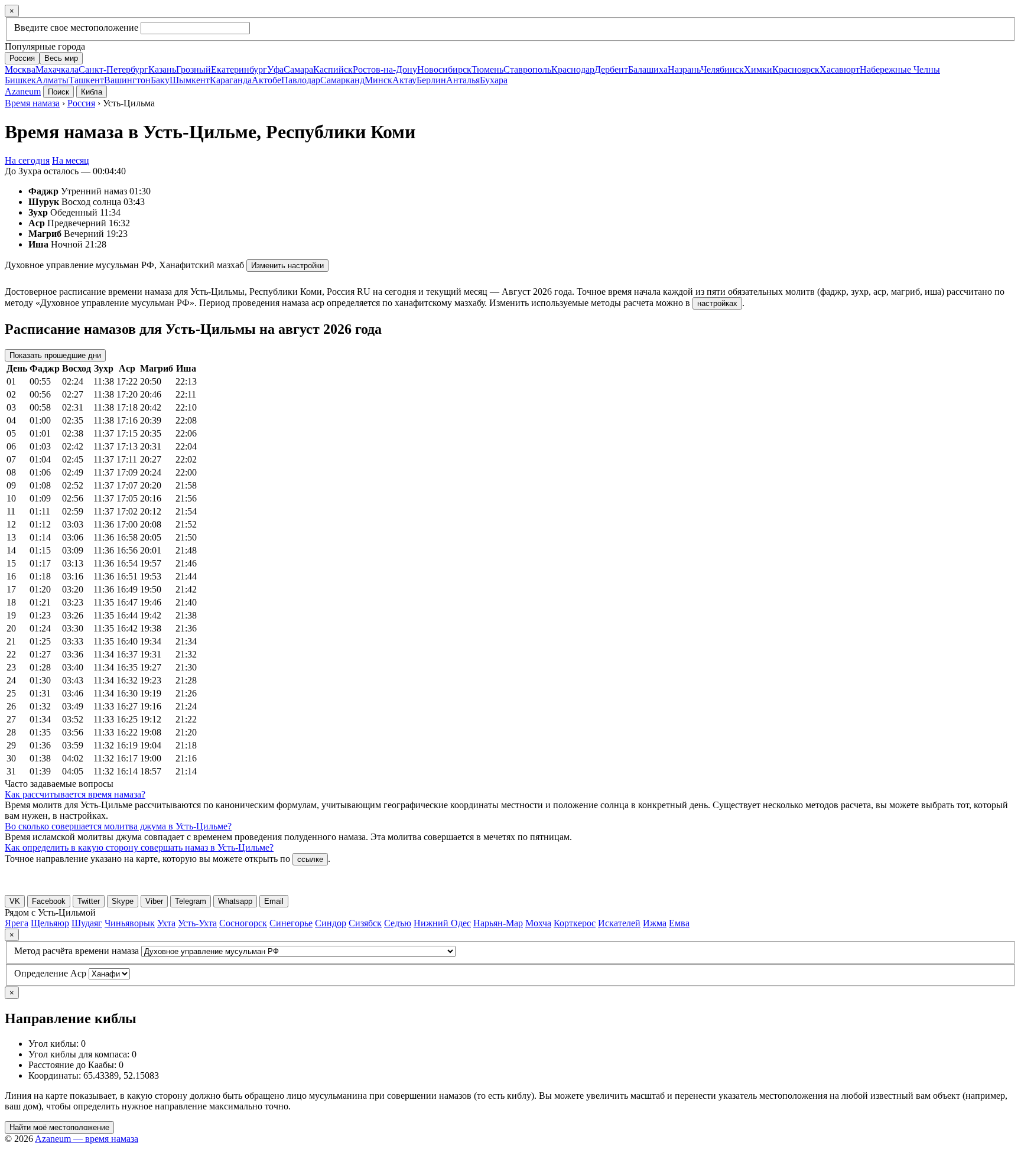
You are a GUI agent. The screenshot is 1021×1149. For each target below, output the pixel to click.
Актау (404, 80)
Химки (758, 69)
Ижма (654, 923)
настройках (717, 303)
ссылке (310, 859)
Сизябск (365, 923)
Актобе (266, 80)
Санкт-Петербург (113, 69)
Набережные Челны (900, 69)
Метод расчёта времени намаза (76, 951)
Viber (154, 901)
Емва (679, 923)
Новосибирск (444, 69)
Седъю (397, 923)
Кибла (91, 91)
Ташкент (86, 80)
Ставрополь (527, 69)
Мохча (538, 923)
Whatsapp (235, 901)
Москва (20, 69)
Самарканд (342, 80)
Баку (160, 80)
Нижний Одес (442, 923)
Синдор (330, 923)
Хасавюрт (840, 69)
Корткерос (575, 923)
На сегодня (27, 160)
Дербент (611, 69)
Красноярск (796, 69)
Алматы (52, 80)
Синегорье (291, 923)
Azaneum (23, 91)
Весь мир (61, 58)
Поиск (58, 91)
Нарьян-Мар (498, 923)
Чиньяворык (130, 923)
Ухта (166, 923)
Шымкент (190, 80)
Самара (298, 69)
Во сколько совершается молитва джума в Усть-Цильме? (118, 826)
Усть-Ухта (197, 923)
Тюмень (487, 69)
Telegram (190, 901)
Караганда (231, 80)
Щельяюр (50, 923)
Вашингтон (127, 80)
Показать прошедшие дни (55, 355)
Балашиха (648, 69)
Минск (378, 80)
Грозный (193, 69)
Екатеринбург (239, 69)
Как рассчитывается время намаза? (75, 794)
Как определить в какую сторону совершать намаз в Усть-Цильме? (139, 847)
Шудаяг (86, 923)
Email (274, 901)
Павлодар (300, 80)
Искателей (619, 923)
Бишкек (20, 80)
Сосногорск (243, 923)
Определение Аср (50, 973)
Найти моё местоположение (59, 1127)
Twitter (88, 901)
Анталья (463, 80)
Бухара (494, 80)
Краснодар (572, 69)
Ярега (16, 923)
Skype (123, 901)
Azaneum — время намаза (86, 1139)
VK (14, 901)
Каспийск (333, 69)
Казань (162, 69)
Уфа (275, 69)
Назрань (684, 69)
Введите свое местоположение (76, 27)
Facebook (49, 901)
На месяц (70, 160)
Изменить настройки (287, 265)
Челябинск (722, 69)
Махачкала (57, 69)
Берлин (431, 80)
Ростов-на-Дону (385, 69)
